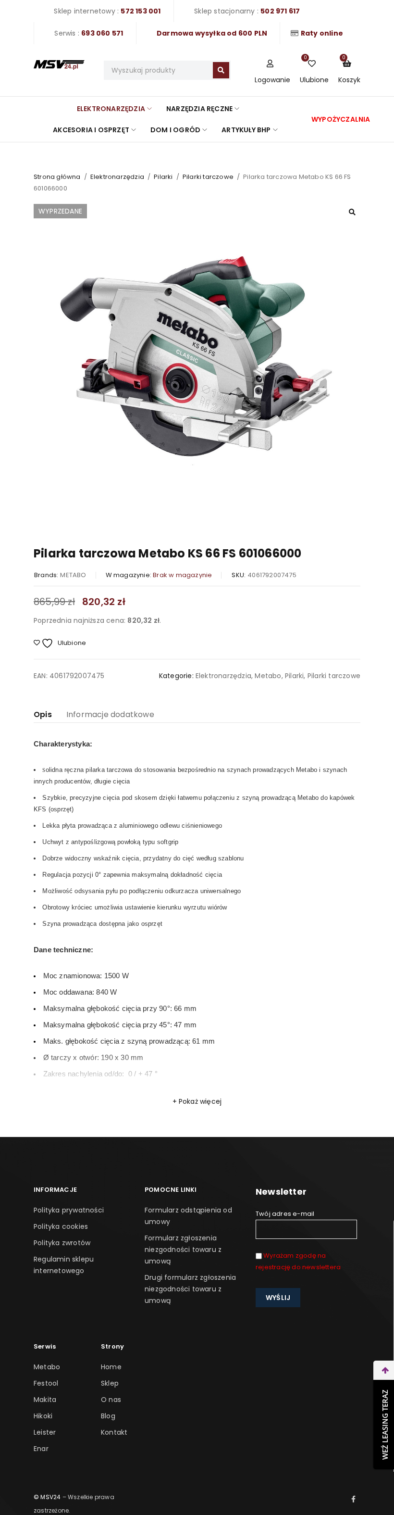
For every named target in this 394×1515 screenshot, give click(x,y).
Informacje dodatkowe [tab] (110, 714)
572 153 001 (140, 11)
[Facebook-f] (353, 1499)
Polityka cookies (61, 1226)
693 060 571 (102, 33)
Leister (45, 1432)
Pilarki (163, 176)
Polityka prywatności (69, 1210)
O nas (111, 1399)
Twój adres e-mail (285, 1213)
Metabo (268, 676)
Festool (46, 1383)
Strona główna (57, 176)
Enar (41, 1448)
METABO (73, 575)
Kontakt (114, 1432)
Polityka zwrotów (62, 1243)
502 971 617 (280, 11)
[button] (352, 212)
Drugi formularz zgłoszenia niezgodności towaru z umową (190, 1289)
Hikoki (43, 1416)
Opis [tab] (43, 714)
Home (111, 1367)
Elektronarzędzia (117, 176)
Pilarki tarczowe (208, 176)
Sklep (110, 1383)
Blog (108, 1416)
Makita (45, 1399)
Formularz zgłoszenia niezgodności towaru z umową (183, 1249)
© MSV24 (47, 1497)
